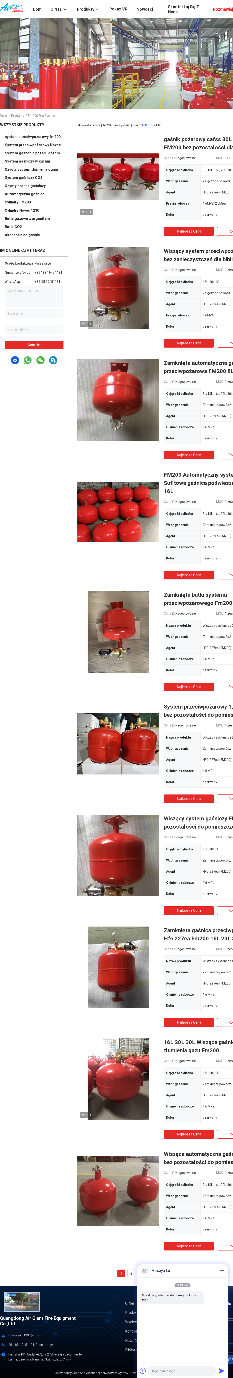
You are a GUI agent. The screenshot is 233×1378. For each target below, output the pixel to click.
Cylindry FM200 (18, 202)
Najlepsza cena (189, 231)
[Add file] (143, 1371)
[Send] (221, 1371)
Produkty (17, 116)
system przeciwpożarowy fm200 (33, 137)
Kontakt (34, 345)
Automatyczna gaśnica (24, 194)
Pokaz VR (118, 9)
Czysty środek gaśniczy (25, 186)
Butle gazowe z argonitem (27, 218)
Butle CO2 (13, 227)
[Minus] (221, 1270)
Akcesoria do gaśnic (22, 235)
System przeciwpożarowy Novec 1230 (34, 145)
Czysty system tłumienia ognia (31, 169)
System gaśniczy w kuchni (27, 161)
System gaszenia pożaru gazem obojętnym (34, 153)
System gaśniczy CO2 (23, 177)
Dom (3, 116)
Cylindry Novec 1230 (22, 210)
